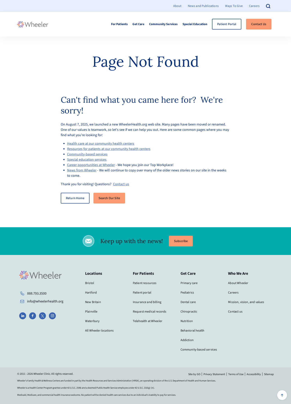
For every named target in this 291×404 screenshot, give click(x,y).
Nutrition (187, 321)
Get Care (138, 24)
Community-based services (87, 154)
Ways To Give (234, 6)
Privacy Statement (214, 374)
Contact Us (258, 24)
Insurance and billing (147, 302)
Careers (254, 6)
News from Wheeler (81, 170)
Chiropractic (189, 311)
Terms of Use (235, 374)
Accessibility (254, 374)
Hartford (91, 292)
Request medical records (149, 311)
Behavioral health (192, 330)
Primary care (189, 283)
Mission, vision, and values (246, 302)
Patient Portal (226, 24)
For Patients (119, 24)
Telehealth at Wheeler (147, 321)
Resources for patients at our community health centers (108, 148)
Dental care (188, 302)
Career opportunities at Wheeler (91, 165)
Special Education (195, 24)
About (177, 6)
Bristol (89, 283)
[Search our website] (268, 6)
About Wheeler (238, 283)
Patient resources (145, 283)
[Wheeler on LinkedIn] (22, 315)
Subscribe (181, 241)
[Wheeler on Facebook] (32, 315)
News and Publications (203, 6)
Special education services (87, 159)
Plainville (91, 311)
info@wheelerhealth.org (45, 301)
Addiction (187, 340)
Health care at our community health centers (100, 143)
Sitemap (269, 374)
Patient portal (142, 292)
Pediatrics (187, 292)
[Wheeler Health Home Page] (32, 24)
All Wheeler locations (99, 330)
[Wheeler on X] (42, 315)
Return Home (75, 198)
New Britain (93, 302)
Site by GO (194, 374)
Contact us (121, 184)
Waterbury (92, 321)
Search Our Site (109, 198)
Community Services (163, 24)
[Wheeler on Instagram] (52, 315)
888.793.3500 (37, 293)
